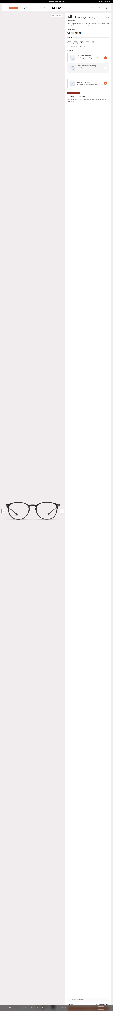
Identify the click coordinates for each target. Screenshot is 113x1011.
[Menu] (5, 7)
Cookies (94, 1007)
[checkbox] (88, 58)
